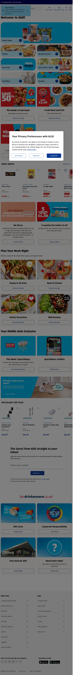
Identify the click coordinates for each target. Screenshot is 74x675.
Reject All (36, 156)
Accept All (54, 156)
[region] (36, 146)
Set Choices (19, 156)
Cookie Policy (31, 149)
